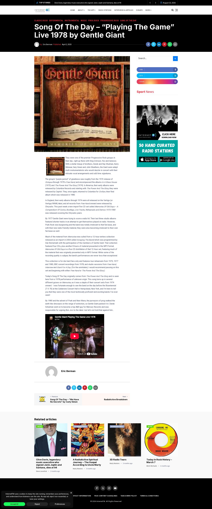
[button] (150, 3)
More (148, 10)
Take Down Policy (129, 496)
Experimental (56, 20)
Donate (139, 10)
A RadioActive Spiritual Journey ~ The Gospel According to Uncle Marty (124, 3)
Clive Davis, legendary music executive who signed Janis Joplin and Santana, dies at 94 (49, 463)
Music (84, 20)
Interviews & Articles (123, 10)
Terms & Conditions (149, 496)
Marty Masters (78, 469)
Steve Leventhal (41, 471)
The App (91, 10)
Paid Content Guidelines (105, 496)
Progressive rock (109, 20)
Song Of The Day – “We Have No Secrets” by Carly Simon (64, 400)
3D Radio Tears (118, 459)
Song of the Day (128, 20)
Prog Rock (93, 20)
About (80, 10)
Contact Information (81, 496)
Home (72, 10)
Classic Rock (41, 20)
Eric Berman (47, 44)
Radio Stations (105, 10)
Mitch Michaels (151, 466)
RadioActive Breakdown (115, 399)
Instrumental (72, 20)
